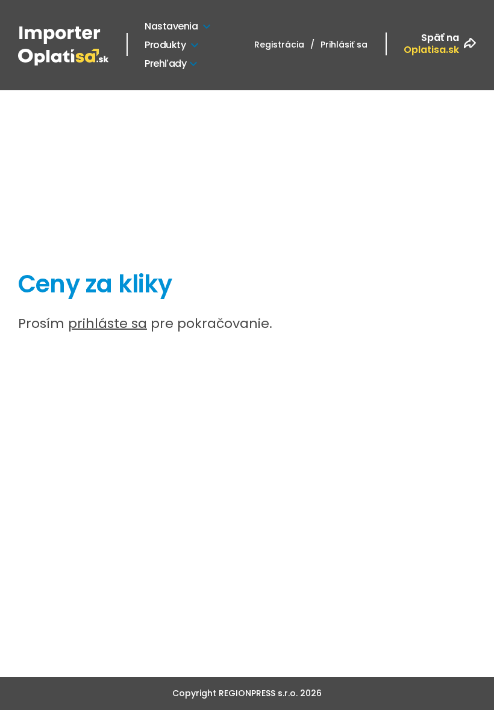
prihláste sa (107, 323)
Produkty (165, 45)
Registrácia (279, 45)
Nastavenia (171, 26)
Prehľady (165, 63)
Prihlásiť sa (343, 45)
